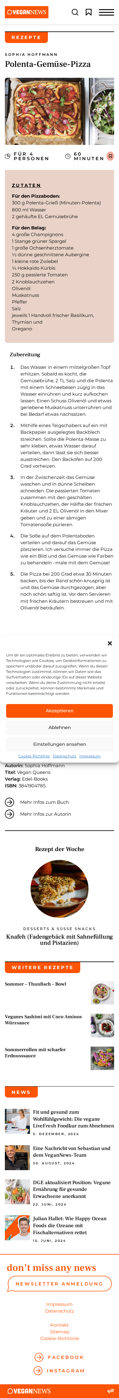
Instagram (66, 1371)
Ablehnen (60, 727)
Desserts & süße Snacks (59, 929)
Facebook (66, 1357)
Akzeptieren (60, 710)
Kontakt (59, 1325)
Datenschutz (64, 756)
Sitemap (59, 1332)
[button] (110, 643)
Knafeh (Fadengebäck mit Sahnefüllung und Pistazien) (59, 940)
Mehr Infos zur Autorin (45, 814)
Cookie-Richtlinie (34, 756)
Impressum (90, 756)
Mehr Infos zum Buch (44, 802)
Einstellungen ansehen (59, 744)
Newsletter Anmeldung (60, 1284)
